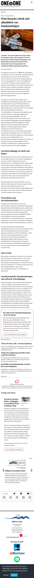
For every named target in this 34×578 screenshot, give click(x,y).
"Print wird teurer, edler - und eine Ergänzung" (16, 344)
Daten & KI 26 (21, 443)
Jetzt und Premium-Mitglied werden (15, 334)
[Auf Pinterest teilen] (30, 498)
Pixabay (31, 52)
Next (31, 470)
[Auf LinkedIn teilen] (17, 498)
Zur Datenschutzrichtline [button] (20, 570)
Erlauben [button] (14, 575)
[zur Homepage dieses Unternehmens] (19, 72)
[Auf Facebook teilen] (4, 498)
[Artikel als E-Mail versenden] (14, 494)
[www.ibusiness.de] (17, 554)
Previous (3, 470)
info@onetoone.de (18, 530)
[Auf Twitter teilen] (10, 498)
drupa (16, 72)
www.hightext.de (18, 532)
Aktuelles (3, 12)
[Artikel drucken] (21, 494)
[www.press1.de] (17, 550)
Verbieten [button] (6, 575)
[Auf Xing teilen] (23, 498)
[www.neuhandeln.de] (17, 562)
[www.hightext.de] (17, 519)
